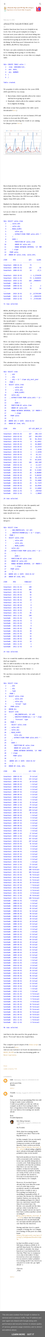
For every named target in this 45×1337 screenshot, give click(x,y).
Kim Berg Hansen (23, 1121)
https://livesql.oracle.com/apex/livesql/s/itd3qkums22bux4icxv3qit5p (29, 1237)
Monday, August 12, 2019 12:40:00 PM (28, 1093)
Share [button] (5, 1066)
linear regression (9, 1055)
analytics (11, 1069)
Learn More (18, 1334)
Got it (30, 1334)
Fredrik (12, 1093)
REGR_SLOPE (8, 1052)
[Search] (40, 3)
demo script (33, 1045)
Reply (12, 1088)
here (14, 110)
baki (11, 1080)
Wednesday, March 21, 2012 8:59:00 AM (26, 1080)
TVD (15, 1069)
